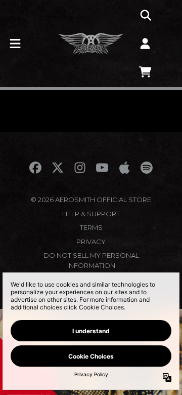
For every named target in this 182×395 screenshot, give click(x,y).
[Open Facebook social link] (35, 167)
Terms (91, 227)
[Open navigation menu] (15, 43)
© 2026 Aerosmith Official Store (91, 199)
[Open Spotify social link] (146, 167)
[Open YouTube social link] (102, 167)
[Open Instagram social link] (80, 167)
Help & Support (91, 214)
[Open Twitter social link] (58, 167)
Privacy (91, 242)
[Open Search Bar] (145, 15)
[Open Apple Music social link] (124, 167)
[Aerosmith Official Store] (91, 43)
